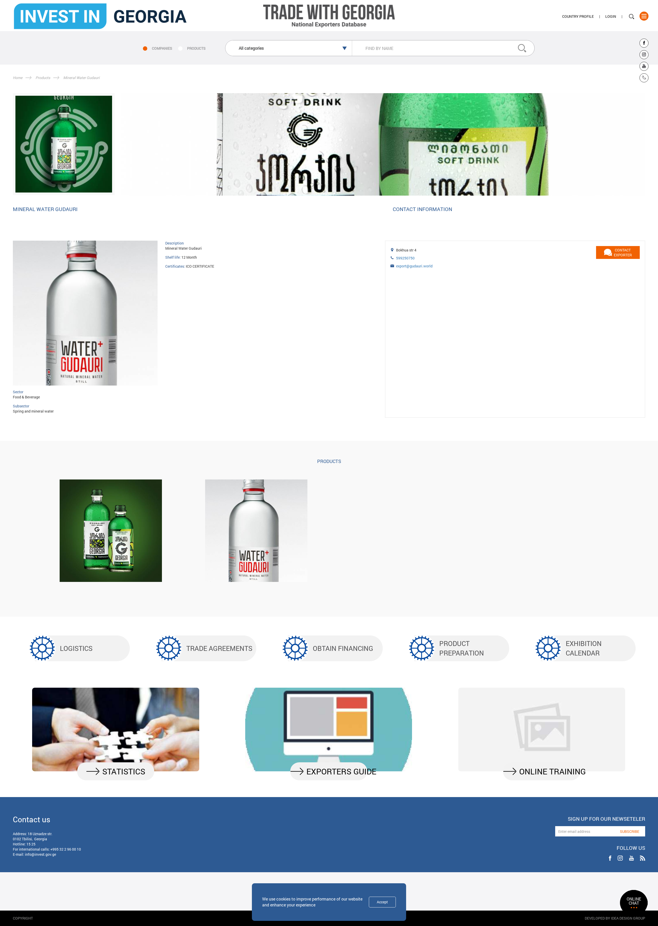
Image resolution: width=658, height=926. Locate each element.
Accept (382, 901)
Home (17, 77)
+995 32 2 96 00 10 (65, 849)
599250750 (405, 258)
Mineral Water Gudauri (81, 77)
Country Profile (578, 16)
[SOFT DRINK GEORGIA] (111, 530)
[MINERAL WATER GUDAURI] (256, 530)
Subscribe (629, 831)
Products (42, 77)
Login (610, 16)
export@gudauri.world (414, 266)
